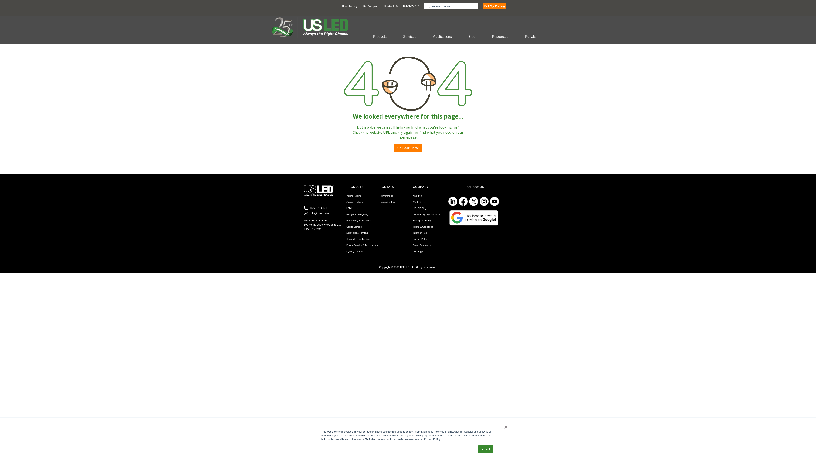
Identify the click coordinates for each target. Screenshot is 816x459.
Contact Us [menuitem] (391, 6)
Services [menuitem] (409, 36)
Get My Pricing (494, 6)
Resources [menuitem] (500, 36)
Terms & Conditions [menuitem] (423, 226)
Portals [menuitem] (530, 36)
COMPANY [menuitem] (421, 186)
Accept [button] (486, 449)
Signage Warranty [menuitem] (422, 220)
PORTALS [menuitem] (387, 186)
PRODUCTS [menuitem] (355, 186)
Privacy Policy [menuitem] (420, 239)
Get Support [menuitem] (371, 6)
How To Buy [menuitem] (350, 6)
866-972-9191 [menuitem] (411, 6)
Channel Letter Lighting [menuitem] (358, 239)
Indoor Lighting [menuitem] (353, 196)
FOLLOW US (475, 186)
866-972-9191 (318, 208)
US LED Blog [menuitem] (419, 208)
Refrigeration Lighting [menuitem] (357, 214)
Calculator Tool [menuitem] (387, 202)
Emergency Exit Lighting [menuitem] (358, 220)
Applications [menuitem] (442, 36)
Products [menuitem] (380, 36)
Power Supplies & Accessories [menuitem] (362, 245)
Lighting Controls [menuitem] (355, 251)
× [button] (505, 426)
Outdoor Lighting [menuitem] (354, 202)
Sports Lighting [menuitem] (354, 226)
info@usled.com (319, 213)
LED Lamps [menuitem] (352, 208)
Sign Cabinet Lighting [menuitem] (357, 233)
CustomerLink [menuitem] (387, 196)
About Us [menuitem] (417, 196)
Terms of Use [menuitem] (420, 233)
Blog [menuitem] (471, 36)
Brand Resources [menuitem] (422, 245)
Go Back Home (408, 148)
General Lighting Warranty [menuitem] (426, 214)
